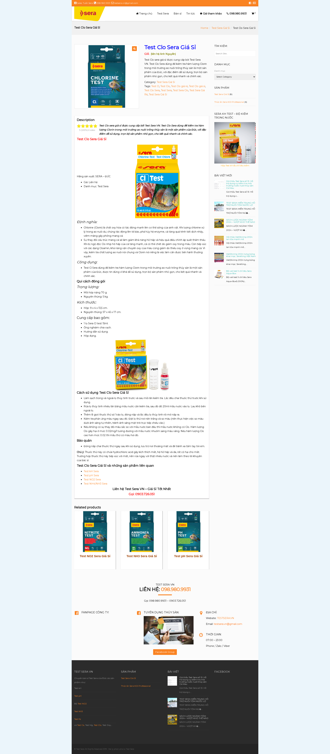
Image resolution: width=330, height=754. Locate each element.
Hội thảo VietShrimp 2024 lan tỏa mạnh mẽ (239, 238)
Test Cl (155, 86)
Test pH (77, 696)
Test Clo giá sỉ (197, 86)
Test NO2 (82, 703)
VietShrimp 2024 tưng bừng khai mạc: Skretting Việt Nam (241, 255)
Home (204, 28)
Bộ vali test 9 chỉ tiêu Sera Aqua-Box (238, 272)
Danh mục (219, 71)
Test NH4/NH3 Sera (95, 483)
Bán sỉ (178, 13)
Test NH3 (78, 711)
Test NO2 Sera (92, 479)
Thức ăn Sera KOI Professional (229, 102)
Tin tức (190, 13)
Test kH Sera (91, 471)
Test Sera (163, 13)
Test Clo (165, 86)
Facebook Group (165, 652)
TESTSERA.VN (225, 618)
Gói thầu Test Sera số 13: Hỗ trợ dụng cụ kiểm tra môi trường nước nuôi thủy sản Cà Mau (239, 184)
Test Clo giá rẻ (179, 86)
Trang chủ (145, 13)
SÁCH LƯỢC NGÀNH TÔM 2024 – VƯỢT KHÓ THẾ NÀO (240, 220)
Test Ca (80, 725)
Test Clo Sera (152, 90)
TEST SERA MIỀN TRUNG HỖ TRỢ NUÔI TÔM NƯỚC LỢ (240, 203)
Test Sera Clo (180, 90)
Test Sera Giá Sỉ (221, 28)
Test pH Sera (91, 475)
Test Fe (77, 719)
